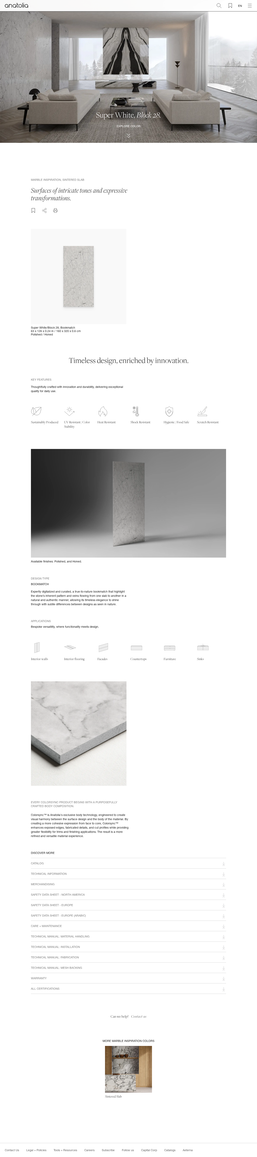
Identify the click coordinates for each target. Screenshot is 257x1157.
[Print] (55, 210)
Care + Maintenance (46, 926)
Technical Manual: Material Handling (60, 936)
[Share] (44, 209)
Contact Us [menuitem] (12, 1150)
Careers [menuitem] (89, 1150)
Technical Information (49, 873)
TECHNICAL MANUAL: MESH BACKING (56, 967)
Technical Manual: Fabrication (55, 957)
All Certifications (45, 988)
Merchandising (43, 884)
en (240, 5)
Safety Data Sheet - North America (58, 894)
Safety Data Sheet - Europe (52, 905)
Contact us (139, 1016)
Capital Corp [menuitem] (149, 1150)
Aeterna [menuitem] (188, 1150)
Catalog (37, 863)
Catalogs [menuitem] (169, 1150)
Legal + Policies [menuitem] (36, 1150)
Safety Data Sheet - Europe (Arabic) (58, 915)
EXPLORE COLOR (129, 126)
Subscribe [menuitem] (108, 1150)
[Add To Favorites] (33, 210)
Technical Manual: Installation (55, 946)
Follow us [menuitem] (128, 1150)
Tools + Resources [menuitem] (65, 1150)
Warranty (39, 978)
